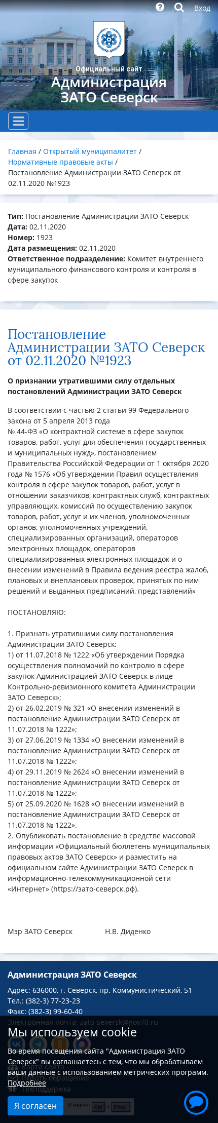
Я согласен (35, 1105)
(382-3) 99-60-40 (55, 1011)
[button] (196, 1101)
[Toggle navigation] (18, 121)
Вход (202, 8)
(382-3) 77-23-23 (53, 1000)
